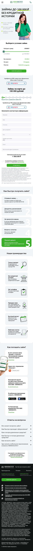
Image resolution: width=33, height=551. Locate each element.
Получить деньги (16, 71)
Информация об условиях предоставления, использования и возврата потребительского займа (17, 491)
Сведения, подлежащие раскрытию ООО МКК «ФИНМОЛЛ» (17, 495)
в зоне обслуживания (17, 431)
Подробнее (11, 360)
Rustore (24, 455)
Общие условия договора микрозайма (15, 488)
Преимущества (6, 470)
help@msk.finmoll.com (8, 474)
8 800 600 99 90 (19, 202)
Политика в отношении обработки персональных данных (14, 499)
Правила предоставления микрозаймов (16, 485)
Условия (18, 470)
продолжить (16, 165)
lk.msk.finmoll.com (13, 387)
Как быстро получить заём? (22, 467)
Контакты (28, 470)
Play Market (14, 455)
